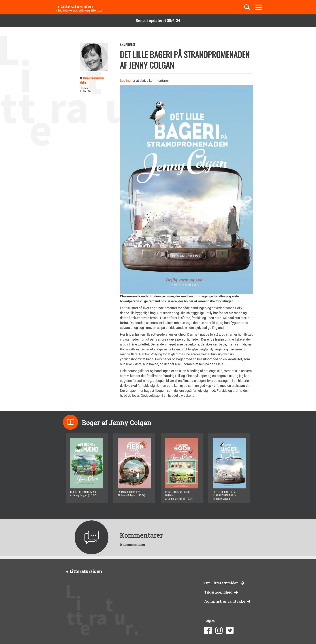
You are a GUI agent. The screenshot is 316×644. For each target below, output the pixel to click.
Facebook (208, 630)
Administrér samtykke (224, 601)
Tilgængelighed (218, 592)
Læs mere (82, 496)
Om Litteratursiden (221, 583)
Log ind (125, 80)
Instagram (219, 630)
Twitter (230, 630)
